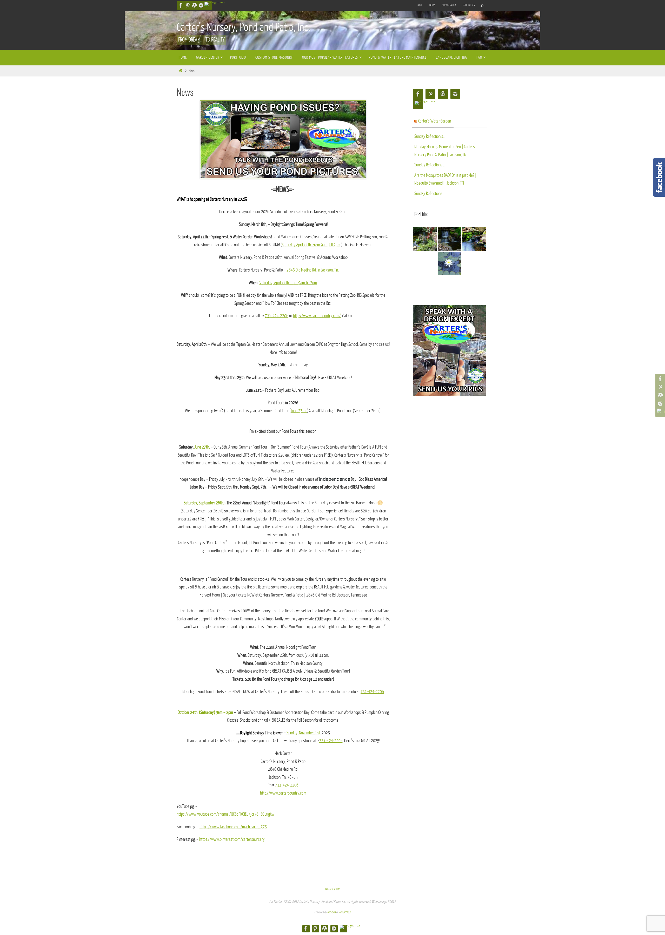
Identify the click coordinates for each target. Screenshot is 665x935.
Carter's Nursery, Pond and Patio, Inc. (243, 27)
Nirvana (331, 912)
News (432, 5)
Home (420, 5)
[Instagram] (201, 5)
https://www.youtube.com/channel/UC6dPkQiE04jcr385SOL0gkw (225, 814)
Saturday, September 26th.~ (205, 502)
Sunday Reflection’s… (429, 136)
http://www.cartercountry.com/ (317, 315)
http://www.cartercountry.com (283, 793)
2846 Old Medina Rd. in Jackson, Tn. (313, 270)
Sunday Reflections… (429, 164)
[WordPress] (194, 5)
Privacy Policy (333, 889)
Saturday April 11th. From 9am (305, 244)
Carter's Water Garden (434, 121)
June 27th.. (299, 410)
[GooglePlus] (214, 4)
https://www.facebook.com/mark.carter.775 (233, 826)
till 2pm (334, 244)
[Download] (238, 734)
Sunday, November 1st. (304, 732)
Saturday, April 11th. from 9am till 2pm (288, 282)
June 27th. (202, 447)
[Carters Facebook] (181, 5)
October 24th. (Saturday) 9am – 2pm (205, 712)
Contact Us (469, 5)
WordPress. (344, 912)
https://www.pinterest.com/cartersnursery (232, 839)
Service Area (449, 5)
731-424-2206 (276, 315)
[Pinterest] (187, 5)
